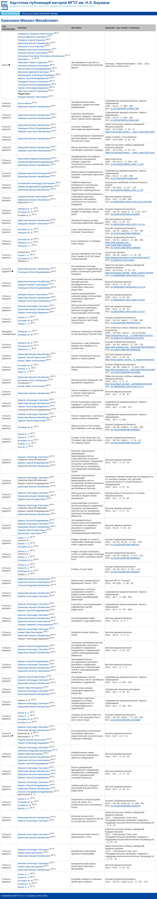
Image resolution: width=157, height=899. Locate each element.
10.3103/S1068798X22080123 (125, 233)
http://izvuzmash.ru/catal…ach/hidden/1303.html (128, 384)
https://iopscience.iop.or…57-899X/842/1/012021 (129, 335)
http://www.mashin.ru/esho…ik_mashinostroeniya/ (129, 359)
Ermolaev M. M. (25, 212)
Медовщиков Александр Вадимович (36, 75)
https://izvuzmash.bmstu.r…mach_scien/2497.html (130, 132)
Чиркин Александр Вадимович (33, 88)
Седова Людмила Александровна (35, 624)
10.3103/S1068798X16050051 (125, 429)
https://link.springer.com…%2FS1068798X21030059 (118, 243)
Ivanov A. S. (24, 317)
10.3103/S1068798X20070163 (125, 323)
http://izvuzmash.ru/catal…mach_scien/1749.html (129, 273)
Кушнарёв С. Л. (25, 59)
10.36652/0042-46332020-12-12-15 (127, 287)
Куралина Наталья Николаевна (34, 582)
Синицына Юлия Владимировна (34, 85)
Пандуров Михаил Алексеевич (33, 81)
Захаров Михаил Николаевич (33, 53)
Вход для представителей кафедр (40, 13)
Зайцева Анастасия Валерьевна (34, 49)
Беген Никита (25, 103)
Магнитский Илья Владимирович (35, 69)
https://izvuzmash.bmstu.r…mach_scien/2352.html (130, 152)
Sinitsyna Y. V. (25, 246)
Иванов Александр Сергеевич (33, 306)
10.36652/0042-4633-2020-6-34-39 (127, 300)
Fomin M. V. (23, 568)
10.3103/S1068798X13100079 (125, 806)
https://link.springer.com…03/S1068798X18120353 (130, 369)
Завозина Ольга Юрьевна (31, 46)
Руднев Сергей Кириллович (32, 357)
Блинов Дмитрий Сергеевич (32, 37)
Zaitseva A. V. (24, 349)
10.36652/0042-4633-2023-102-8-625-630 (131, 202)
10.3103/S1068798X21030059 (125, 247)
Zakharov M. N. (25, 209)
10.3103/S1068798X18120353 (125, 372)
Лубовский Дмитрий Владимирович (36, 162)
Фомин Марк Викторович (30, 632)
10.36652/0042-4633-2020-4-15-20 (127, 311)
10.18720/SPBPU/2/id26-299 (124, 120)
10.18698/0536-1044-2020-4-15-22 (127, 275)
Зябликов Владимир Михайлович (35, 750)
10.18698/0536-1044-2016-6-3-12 (127, 386)
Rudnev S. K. (24, 368)
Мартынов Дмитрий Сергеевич (33, 72)
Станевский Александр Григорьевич (36, 183)
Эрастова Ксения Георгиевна (33, 91)
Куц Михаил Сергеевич (29, 533)
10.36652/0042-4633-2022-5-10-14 (127, 224)
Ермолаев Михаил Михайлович (34, 43)
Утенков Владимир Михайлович (34, 585)
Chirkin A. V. (24, 324)
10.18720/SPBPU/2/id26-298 (124, 108)
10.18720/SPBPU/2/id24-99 (123, 178)
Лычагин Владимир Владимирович (36, 792)
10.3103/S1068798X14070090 (125, 720)
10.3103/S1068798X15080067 (125, 558)
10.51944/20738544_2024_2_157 (127, 190)
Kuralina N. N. (25, 722)
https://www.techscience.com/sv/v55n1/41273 (127, 257)
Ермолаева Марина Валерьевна (34, 158)
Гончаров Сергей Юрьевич (31, 40)
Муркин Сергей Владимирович (33, 78)
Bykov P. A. (23, 372)
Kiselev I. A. (23, 255)
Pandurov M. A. (25, 232)
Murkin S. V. (24, 434)
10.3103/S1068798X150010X (124, 544)
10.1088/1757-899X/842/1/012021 (127, 338)
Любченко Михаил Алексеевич (33, 65)
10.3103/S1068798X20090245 (125, 349)
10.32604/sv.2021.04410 (122, 260)
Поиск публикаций (10, 13)
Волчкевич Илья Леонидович (33, 380)
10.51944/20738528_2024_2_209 (127, 164)
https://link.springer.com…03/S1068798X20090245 (130, 347)
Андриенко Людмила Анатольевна (35, 34)
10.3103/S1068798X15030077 (125, 572)
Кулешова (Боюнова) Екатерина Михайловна (41, 56)
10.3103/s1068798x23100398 (125, 214)
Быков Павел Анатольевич (31, 360)
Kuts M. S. (23, 447)
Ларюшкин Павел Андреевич (33, 62)
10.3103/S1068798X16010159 (125, 443)
